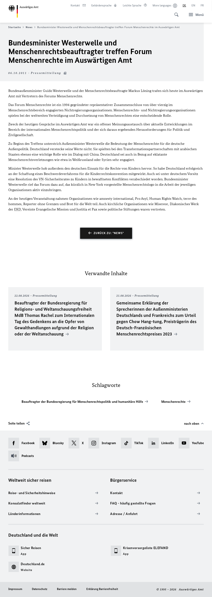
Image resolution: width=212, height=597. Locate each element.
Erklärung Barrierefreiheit (102, 589)
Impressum (15, 589)
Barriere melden (67, 589)
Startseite (14, 27)
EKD (17, 209)
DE (184, 5)
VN (41, 179)
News (29, 27)
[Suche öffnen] (175, 12)
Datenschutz (39, 589)
